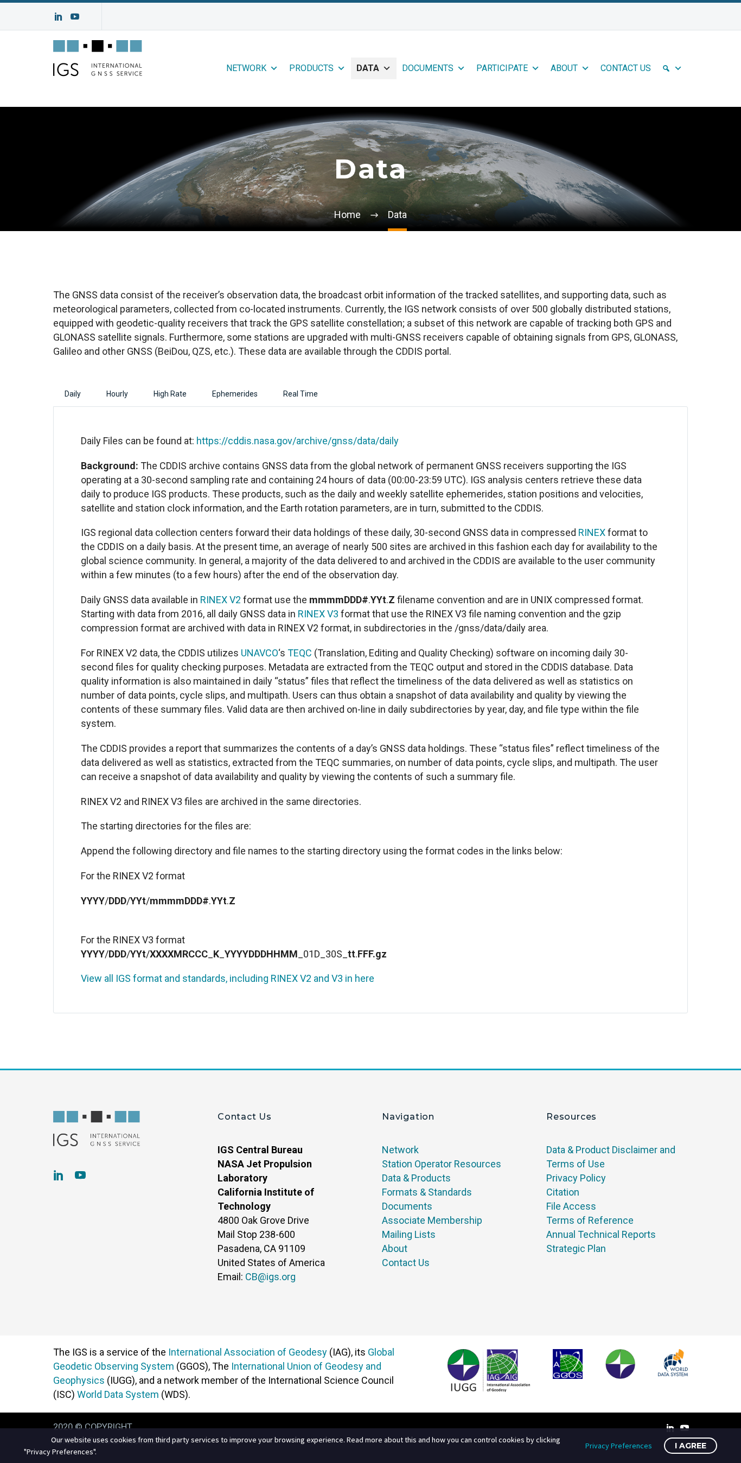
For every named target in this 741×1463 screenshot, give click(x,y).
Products (311, 68)
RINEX (591, 532)
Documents (427, 68)
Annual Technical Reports (601, 1234)
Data (367, 68)
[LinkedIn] (58, 16)
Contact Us (626, 68)
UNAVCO (259, 653)
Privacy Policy (576, 1178)
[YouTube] (75, 16)
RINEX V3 (318, 613)
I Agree (690, 1446)
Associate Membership (432, 1220)
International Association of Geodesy (247, 1352)
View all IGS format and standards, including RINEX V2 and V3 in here (227, 978)
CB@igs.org (270, 1276)
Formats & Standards (427, 1192)
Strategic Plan (576, 1248)
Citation (562, 1192)
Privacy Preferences (618, 1446)
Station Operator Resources (441, 1164)
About (564, 68)
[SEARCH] (672, 68)
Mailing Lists (409, 1234)
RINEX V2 (220, 599)
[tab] (72, 393)
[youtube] (80, 1175)
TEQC (300, 653)
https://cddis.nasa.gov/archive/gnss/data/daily (297, 440)
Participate (502, 68)
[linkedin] (58, 1175)
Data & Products (416, 1178)
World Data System (118, 1394)
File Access (571, 1206)
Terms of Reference (590, 1220)
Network (246, 68)
